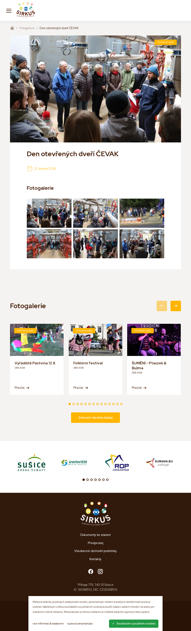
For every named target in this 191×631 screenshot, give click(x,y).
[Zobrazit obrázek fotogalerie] (49, 213)
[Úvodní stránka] (12, 28)
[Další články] (176, 306)
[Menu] (8, 10)
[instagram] (100, 572)
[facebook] (90, 572)
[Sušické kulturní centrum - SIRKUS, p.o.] (26, 10)
